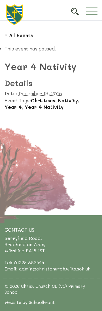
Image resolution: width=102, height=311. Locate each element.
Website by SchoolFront (30, 302)
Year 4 (13, 107)
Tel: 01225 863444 (24, 262)
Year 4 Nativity (44, 107)
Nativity (68, 100)
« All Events (19, 35)
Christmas (43, 100)
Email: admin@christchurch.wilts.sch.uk (47, 269)
